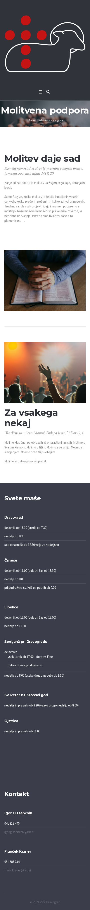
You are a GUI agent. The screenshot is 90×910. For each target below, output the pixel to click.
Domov (31, 120)
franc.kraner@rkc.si (17, 870)
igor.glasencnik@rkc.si (19, 832)
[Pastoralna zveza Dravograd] (45, 43)
